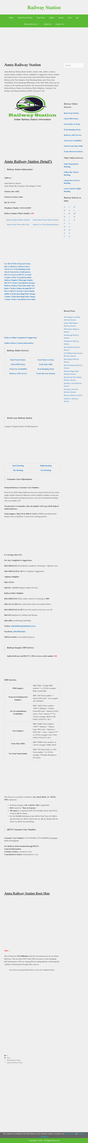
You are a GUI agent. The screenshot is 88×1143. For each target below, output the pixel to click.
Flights (51, 18)
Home (11, 18)
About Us (47, 24)
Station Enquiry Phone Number (18, 220)
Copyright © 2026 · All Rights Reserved (44, 1140)
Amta (8, 1058)
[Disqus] (32, 1097)
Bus (77, 18)
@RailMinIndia (19, 632)
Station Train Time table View (18, 224)
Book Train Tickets (25, 18)
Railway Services (30, 24)
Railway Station (44, 7)
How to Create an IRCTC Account (17, 275)
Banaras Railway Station (73, 395)
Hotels (61, 18)
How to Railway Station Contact (17, 266)
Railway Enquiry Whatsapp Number (18, 280)
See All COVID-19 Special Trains (17, 264)
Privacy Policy (70, 1134)
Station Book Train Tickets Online (46, 220)
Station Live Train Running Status (46, 224)
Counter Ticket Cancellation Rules (18, 277)
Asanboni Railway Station (14, 1062)
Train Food (41, 18)
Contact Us (59, 24)
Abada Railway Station (14, 1060)
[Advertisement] (44, 43)
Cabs (70, 18)
